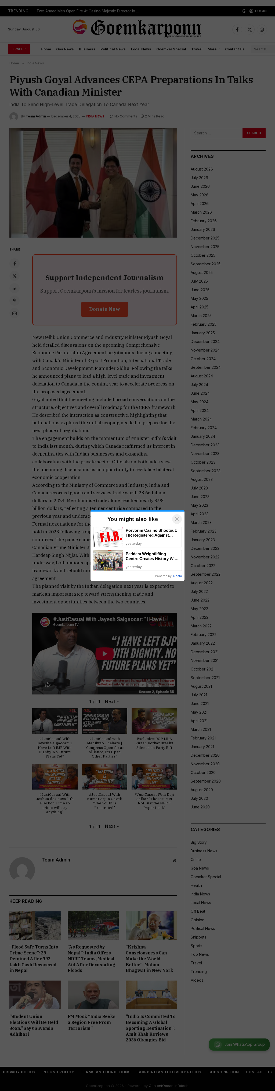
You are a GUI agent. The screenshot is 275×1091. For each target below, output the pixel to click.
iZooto (177, 576)
